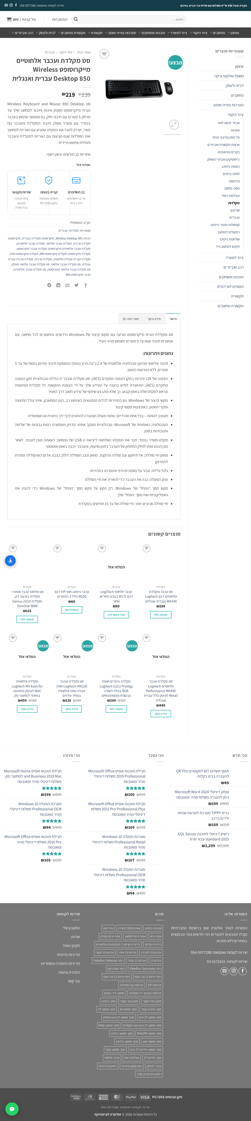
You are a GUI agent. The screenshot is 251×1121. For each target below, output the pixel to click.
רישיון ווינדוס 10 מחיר (149, 1074)
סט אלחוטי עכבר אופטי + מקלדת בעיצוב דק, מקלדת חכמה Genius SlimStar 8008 (27, 598)
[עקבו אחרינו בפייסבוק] (15, 5)
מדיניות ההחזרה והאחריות (60, 963)
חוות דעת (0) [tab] (131, 319)
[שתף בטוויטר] (77, 286)
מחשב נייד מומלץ (114, 993)
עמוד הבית (83, 52)
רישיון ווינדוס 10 (108, 1066)
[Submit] (75, 19)
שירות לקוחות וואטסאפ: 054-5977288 (42, 5)
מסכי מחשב (232, 188)
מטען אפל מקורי (152, 1001)
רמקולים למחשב (229, 232)
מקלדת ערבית (43, 259)
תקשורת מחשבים (73, 32)
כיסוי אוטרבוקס (116, 969)
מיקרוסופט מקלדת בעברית (38, 238)
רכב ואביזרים (24, 32)
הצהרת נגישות (69, 972)
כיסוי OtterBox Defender (108, 960)
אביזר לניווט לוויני (229, 122)
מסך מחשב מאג (152, 1041)
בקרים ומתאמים (229, 152)
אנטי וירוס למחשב (135, 936)
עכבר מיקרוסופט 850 (78, 274)
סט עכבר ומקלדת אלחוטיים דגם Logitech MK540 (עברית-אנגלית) (161, 596)
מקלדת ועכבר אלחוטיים (31, 243)
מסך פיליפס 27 (153, 1058)
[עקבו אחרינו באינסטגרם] (10, 5)
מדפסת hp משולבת (131, 985)
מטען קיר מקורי (129, 1001)
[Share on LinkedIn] (58, 286)
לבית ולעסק (47, 32)
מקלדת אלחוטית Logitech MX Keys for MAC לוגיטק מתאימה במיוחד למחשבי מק (27, 688)
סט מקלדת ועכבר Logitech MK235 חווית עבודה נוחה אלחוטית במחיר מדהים (71, 688)
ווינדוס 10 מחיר (127, 952)
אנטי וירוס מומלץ (110, 936)
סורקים (235, 210)
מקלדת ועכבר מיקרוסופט (32, 249)
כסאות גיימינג (231, 166)
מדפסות (234, 181)
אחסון (235, 32)
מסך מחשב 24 (128, 1009)
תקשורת (96, 32)
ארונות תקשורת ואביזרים (223, 144)
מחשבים (219, 32)
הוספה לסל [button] (161, 614)
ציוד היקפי (200, 32)
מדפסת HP (155, 985)
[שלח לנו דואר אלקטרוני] (6, 5)
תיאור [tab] (173, 319)
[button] (59, 19)
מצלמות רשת (231, 195)
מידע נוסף (161, 713)
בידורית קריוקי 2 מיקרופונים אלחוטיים (118, 944)
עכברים (234, 217)
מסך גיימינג (108, 1001)
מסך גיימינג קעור (151, 1009)
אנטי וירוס (156, 936)
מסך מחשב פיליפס (127, 1041)
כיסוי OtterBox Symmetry (145, 969)
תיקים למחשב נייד (228, 246)
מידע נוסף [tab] (154, 319)
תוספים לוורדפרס (230, 286)
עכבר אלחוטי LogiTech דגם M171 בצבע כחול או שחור (116, 596)
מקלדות (234, 203)
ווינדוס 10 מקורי (104, 952)
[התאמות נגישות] (10, 560)
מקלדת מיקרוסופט (79, 254)
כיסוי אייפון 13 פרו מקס (116, 977)
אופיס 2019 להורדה (128, 928)
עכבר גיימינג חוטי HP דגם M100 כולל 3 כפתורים (72, 594)
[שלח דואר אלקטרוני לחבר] (67, 286)
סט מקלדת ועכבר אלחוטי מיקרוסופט (69, 269)
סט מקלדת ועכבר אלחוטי (66, 264)
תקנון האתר (71, 945)
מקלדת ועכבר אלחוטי (59, 243)
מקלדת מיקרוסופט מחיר (24, 254)
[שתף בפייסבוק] (86, 286)
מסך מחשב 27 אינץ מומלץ (118, 1017)
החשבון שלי (71, 928)
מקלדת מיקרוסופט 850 (53, 254)
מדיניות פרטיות (68, 954)
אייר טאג (108, 928)
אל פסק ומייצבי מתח (226, 137)
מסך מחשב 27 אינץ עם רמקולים (142, 1025)
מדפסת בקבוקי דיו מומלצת (145, 993)
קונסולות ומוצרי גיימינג (225, 224)
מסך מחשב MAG (109, 1025)
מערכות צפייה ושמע (122, 32)
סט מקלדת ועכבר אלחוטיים (30, 269)
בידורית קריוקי (153, 944)
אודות (75, 936)
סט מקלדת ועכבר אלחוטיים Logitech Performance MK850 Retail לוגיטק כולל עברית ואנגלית (161, 690)
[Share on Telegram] (49, 286)
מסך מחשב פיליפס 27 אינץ (146, 1050)
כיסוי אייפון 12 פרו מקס (148, 977)
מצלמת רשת (131, 1058)
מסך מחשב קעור (115, 1050)
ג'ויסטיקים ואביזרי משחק (223, 159)
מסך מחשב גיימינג (122, 1033)
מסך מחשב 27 (106, 1009)
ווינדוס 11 (156, 960)
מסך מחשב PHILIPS (149, 1033)
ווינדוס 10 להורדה (151, 952)
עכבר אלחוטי (112, 1058)
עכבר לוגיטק (154, 1066)
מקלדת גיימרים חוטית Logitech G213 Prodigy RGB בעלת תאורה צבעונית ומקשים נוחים (116, 688)
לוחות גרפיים (231, 173)
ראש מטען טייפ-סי (131, 1066)
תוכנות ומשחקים (153, 32)
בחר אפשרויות (116, 614)
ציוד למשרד (179, 32)
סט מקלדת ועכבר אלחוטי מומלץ (31, 264)
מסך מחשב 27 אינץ (150, 1017)
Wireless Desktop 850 (69, 238)
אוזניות (235, 130)
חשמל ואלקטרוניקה (229, 76)
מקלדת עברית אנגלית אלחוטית (71, 259)
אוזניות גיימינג (153, 928)
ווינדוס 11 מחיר (137, 960)
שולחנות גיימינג (230, 239)
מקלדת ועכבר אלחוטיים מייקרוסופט (69, 249)
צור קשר (73, 981)
